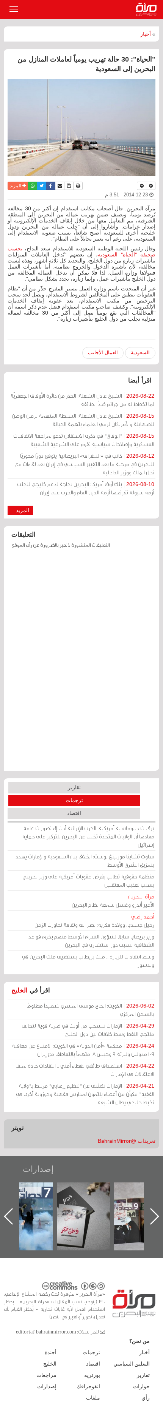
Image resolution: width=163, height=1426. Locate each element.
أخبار (145, 34)
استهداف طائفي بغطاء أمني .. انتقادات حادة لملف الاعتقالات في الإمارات (85, 1070)
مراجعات (46, 1375)
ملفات (93, 1398)
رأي (145, 1398)
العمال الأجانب (103, 352)
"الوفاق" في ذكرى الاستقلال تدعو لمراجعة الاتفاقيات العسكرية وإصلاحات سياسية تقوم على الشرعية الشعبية (83, 440)
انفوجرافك (88, 1386)
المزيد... (20, 510)
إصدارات (38, 1169)
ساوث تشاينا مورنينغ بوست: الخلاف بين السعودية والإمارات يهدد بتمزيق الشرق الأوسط (85, 860)
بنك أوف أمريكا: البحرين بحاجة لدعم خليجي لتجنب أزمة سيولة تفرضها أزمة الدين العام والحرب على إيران (85, 488)
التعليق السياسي (131, 1364)
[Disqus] (81, 663)
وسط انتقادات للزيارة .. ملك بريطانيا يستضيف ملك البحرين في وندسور (88, 960)
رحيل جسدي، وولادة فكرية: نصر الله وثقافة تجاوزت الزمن (94, 920)
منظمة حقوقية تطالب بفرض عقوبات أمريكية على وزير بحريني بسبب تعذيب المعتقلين (88, 880)
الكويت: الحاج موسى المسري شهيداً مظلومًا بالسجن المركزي (90, 1010)
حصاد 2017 (26, 1190)
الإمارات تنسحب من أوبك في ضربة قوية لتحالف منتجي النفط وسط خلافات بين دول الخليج (88, 1030)
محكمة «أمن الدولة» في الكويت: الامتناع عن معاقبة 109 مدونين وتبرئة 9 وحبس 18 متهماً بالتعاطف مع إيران (83, 1050)
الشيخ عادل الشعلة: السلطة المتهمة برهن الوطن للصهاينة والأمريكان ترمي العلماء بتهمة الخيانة (83, 420)
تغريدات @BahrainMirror (126, 1141)
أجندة (50, 1352)
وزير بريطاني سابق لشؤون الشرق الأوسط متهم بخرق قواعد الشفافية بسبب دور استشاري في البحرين (91, 940)
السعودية (140, 352)
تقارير (74, 787)
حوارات (141, 1386)
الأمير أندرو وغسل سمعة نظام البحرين (113, 900)
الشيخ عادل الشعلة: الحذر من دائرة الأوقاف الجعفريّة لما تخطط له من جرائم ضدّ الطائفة (82, 400)
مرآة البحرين (148, 9)
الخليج (19, 990)
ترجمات (74, 800)
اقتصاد (74, 813)
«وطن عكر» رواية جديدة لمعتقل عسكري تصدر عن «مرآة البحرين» (83, 1204)
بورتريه (92, 1375)
